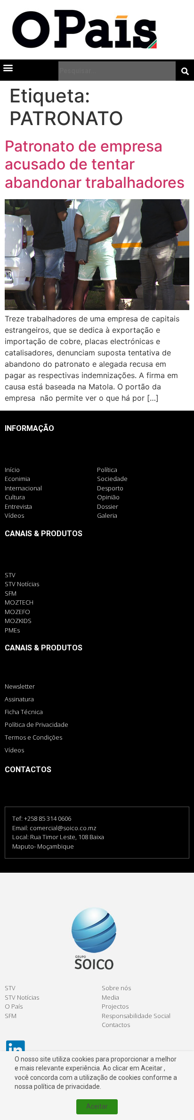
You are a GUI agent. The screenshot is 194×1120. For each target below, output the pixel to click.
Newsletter (20, 686)
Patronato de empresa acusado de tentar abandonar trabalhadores (95, 164)
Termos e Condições (33, 737)
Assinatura (19, 699)
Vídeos (14, 750)
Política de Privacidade (36, 724)
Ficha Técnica (24, 711)
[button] (8, 67)
